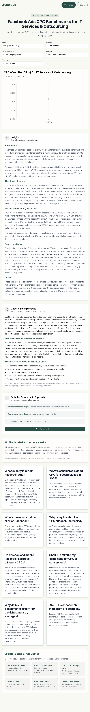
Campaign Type (8, 51)
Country (5, 60)
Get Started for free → (45, 429)
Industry (49, 51)
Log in (82, 5)
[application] (45, 103)
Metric (4, 42)
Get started (68, 5)
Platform (49, 42)
